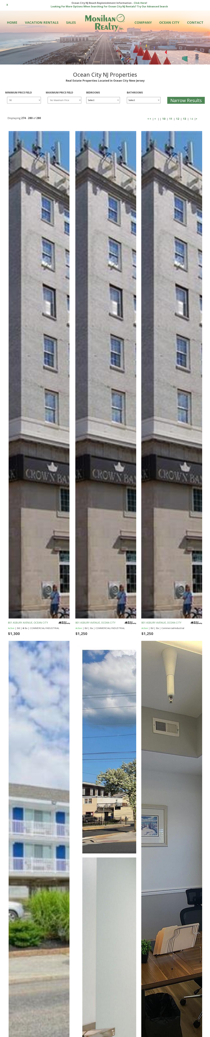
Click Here (140, 3)
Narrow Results (186, 100)
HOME (12, 22)
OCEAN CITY (169, 22)
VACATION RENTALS (41, 22)
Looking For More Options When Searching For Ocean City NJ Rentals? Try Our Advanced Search (109, 6)
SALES (71, 22)
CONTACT (195, 22)
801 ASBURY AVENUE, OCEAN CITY (28, 622)
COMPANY (143, 22)
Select (91, 100)
